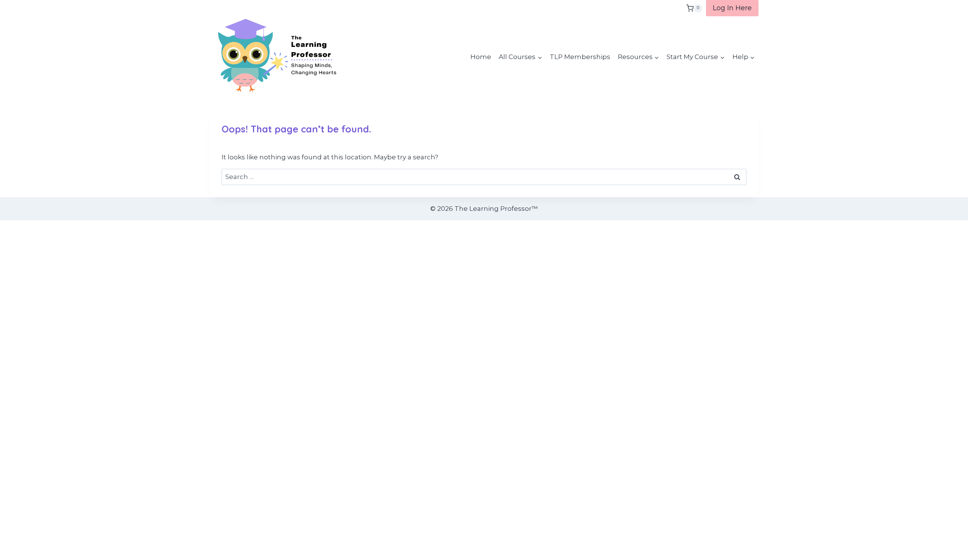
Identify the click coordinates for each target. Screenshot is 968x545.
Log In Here (732, 8)
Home (480, 57)
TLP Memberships (580, 57)
